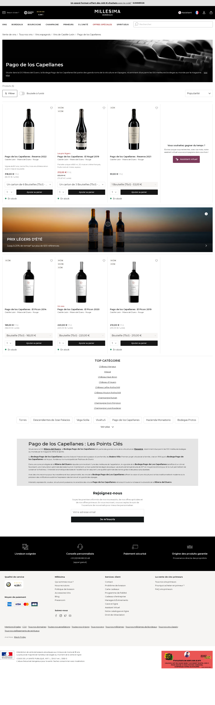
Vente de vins (9, 34)
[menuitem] (4, 24)
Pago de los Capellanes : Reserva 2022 (26, 156)
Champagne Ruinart (107, 398)
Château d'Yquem (107, 382)
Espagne (138, 449)
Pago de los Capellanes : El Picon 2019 (130, 309)
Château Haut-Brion (107, 377)
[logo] (107, 12)
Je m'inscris (107, 519)
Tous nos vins (25, 34)
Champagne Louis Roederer (107, 408)
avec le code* (101, 3)
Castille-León (10, 159)
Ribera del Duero (24, 159)
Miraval (107, 372)
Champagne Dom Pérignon (107, 403)
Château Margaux (107, 366)
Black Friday (20, 637)
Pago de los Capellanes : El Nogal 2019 (78, 156)
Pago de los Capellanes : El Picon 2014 (25, 309)
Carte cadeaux (112, 589)
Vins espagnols (42, 34)
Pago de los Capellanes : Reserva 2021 (130, 156)
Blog (57, 596)
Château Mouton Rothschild (107, 392)
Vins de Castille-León (63, 34)
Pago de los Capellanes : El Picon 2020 (78, 309)
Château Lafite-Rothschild (107, 387)
